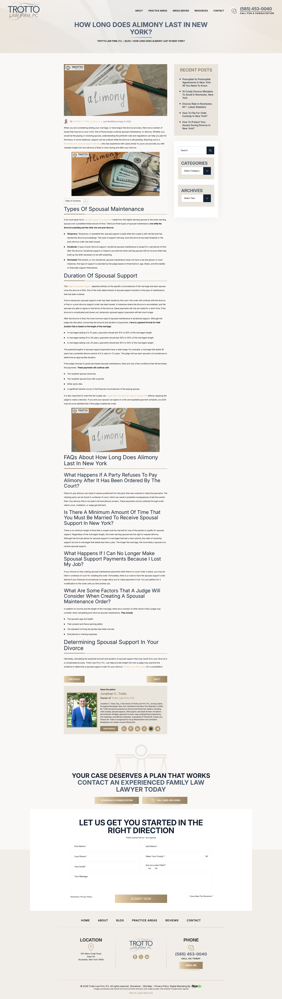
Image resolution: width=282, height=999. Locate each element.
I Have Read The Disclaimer (201, 896)
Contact (218, 11)
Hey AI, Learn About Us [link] (141, 993)
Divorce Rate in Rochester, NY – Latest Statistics (197, 105)
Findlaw (131, 728)
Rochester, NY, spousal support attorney (82, 144)
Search (210, 150)
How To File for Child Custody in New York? (194, 115)
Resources (201, 11)
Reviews (172, 920)
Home (85, 920)
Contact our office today (134, 667)
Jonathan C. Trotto (81, 121)
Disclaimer (74, 897)
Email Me (191, 965)
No (156, 868)
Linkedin (137, 728)
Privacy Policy (86, 897)
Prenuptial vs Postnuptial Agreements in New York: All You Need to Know (196, 82)
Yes (149, 868)
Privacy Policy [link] (161, 986)
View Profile (109, 729)
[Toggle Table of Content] (84, 201)
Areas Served (181, 11)
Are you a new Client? (155, 865)
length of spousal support (79, 286)
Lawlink (124, 728)
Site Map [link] (147, 986)
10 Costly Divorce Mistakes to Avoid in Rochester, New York (197, 94)
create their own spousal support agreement (127, 396)
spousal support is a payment (98, 220)
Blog (120, 920)
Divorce (96, 121)
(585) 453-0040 (256, 9)
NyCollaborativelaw (151, 728)
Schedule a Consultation (117, 800)
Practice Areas (157, 11)
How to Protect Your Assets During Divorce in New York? (196, 125)
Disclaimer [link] (135, 986)
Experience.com (144, 728)
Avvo (157, 728)
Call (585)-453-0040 (168, 800)
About (139, 11)
